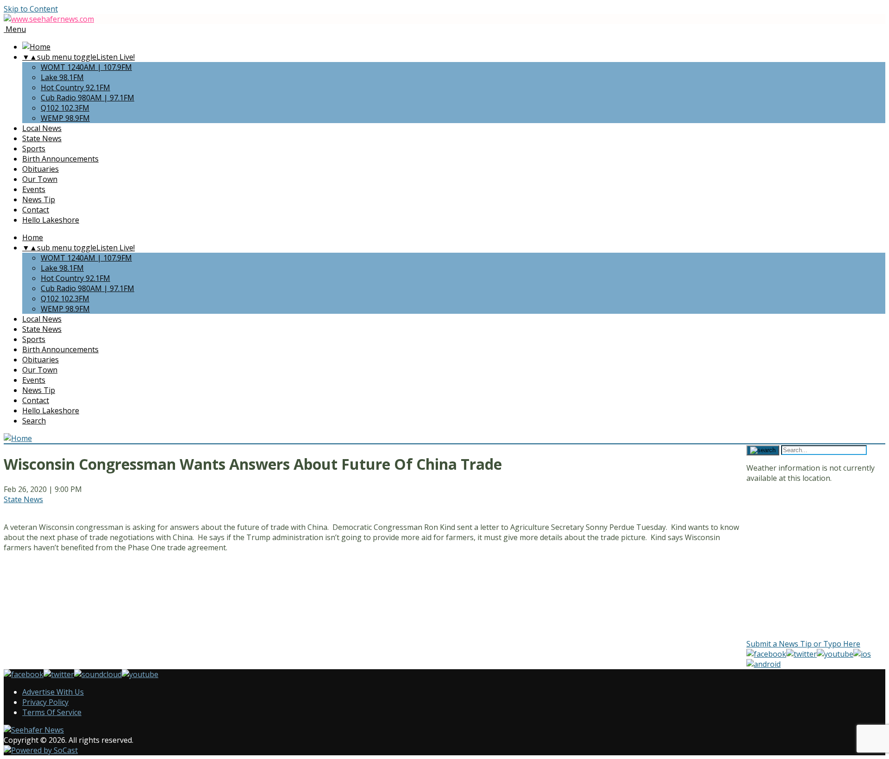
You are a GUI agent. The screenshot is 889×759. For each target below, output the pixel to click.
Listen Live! (115, 57)
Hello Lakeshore (50, 220)
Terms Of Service (51, 712)
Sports (33, 148)
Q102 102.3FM (65, 108)
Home (32, 237)
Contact (35, 210)
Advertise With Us (53, 692)
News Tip (38, 199)
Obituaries (40, 169)
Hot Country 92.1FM (75, 87)
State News (42, 138)
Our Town (39, 179)
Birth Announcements (60, 159)
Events (33, 189)
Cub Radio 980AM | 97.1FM (87, 98)
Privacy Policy (45, 702)
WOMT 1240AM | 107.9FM (86, 67)
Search (34, 421)
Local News (42, 128)
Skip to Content (31, 9)
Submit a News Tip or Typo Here (803, 644)
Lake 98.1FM (62, 77)
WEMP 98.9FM (65, 118)
